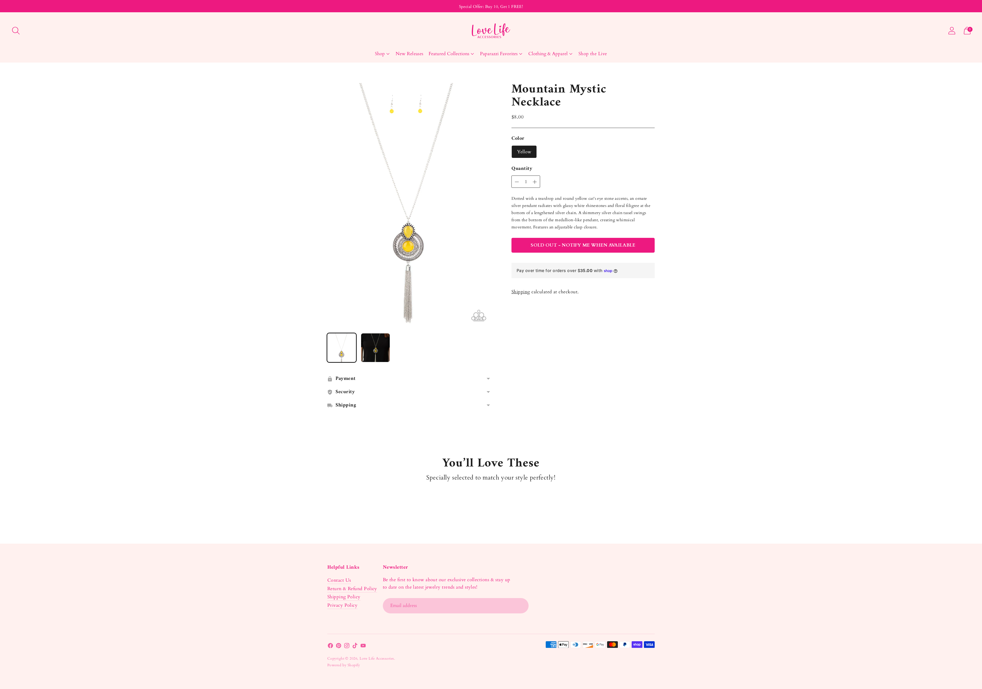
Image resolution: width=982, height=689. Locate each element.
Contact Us (339, 580)
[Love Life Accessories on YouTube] (363, 647)
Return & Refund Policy (352, 589)
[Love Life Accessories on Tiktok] (355, 647)
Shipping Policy (344, 597)
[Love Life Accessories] (491, 30)
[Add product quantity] (517, 182)
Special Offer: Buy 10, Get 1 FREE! (491, 6)
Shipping (520, 292)
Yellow (524, 152)
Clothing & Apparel (548, 54)
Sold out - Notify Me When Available (583, 245)
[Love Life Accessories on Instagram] (347, 647)
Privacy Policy (342, 605)
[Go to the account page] (952, 31)
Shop (380, 54)
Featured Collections (449, 54)
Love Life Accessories (377, 658)
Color (518, 138)
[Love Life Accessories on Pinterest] (339, 647)
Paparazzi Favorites (499, 54)
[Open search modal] (16, 31)
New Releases (409, 54)
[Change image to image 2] (375, 347)
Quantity (521, 168)
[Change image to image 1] (341, 347)
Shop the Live (592, 54)
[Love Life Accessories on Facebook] (330, 647)
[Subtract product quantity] (535, 182)
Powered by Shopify (343, 665)
